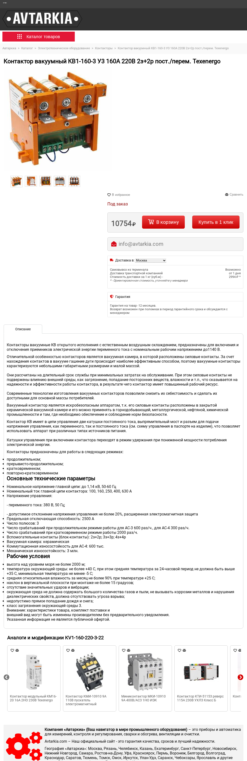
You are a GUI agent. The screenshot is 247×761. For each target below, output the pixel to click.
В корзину (167, 222)
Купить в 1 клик (216, 222)
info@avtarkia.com (141, 244)
